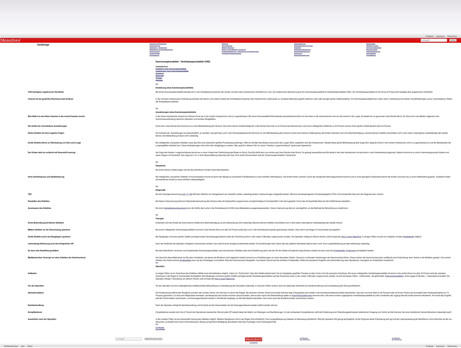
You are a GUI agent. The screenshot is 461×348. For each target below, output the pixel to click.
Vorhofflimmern (371, 55)
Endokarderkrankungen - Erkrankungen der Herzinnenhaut (240, 51)
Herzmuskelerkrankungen (302, 51)
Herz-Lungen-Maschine (351, 236)
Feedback (429, 36)
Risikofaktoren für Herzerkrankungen (161, 50)
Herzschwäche (370, 44)
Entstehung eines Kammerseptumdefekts (171, 69)
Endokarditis (185, 260)
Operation (159, 80)
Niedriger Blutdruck (228, 48)
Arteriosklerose (154, 55)
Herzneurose (298, 53)
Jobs (22, 346)
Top (157, 84)
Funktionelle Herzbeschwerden (231, 53)
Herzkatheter (408, 236)
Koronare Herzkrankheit (373, 48)
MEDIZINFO (11, 40)
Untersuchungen (155, 46)
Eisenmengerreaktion (394, 276)
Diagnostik (160, 76)
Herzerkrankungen (300, 44)
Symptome (160, 73)
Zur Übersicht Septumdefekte (160, 328)
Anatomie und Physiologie (158, 44)
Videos (29, 346)
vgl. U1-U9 (187, 194)
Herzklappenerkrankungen (302, 50)
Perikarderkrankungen (373, 51)
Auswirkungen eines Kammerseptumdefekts (172, 71)
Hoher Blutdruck (227, 46)
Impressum (440, 36)
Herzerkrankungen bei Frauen (303, 46)
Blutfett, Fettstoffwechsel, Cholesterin (234, 50)
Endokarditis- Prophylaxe (345, 250)
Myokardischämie (371, 50)
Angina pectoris (155, 51)
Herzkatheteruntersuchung (175, 208)
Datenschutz (452, 36)
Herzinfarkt (297, 48)
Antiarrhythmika (155, 53)
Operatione (158, 48)
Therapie (159, 78)
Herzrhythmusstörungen (301, 55)
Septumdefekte (371, 53)
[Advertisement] (231, 17)
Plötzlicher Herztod (372, 46)
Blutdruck (225, 44)
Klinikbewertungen (11, 346)
